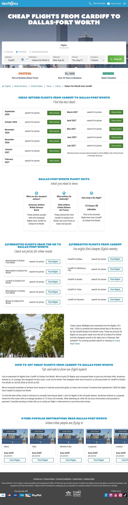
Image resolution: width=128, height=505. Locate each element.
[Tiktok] (125, 495)
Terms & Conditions (64, 479)
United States (37, 86)
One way (9, 52)
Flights (7, 86)
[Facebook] (106, 495)
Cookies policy (89, 479)
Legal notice (77, 479)
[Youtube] (116, 495)
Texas (49, 86)
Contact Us (37, 479)
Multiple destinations (40, 52)
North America (21, 86)
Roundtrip (22, 52)
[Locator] (22, 59)
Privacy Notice (49, 479)
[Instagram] (111, 495)
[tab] (64, 45)
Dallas (58, 86)
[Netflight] (10, 3)
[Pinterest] (120, 495)
